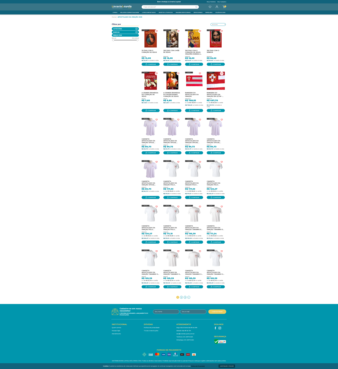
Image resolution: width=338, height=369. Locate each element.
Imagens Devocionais (183, 12)
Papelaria (208, 12)
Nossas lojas (116, 330)
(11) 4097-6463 (188, 337)
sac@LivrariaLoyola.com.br (185, 334)
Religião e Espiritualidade (129, 12)
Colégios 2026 (220, 12)
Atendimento (116, 334)
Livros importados (149, 12)
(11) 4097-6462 (189, 340)
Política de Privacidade (198, 366)
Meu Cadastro (221, 1)
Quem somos (116, 327)
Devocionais (198, 12)
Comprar (152, 64)
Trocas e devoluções (151, 330)
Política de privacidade (151, 327)
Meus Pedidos (211, 1)
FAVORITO (156, 31)
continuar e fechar (227, 366)
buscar (196, 7)
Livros (115, 12)
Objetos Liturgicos (166, 12)
